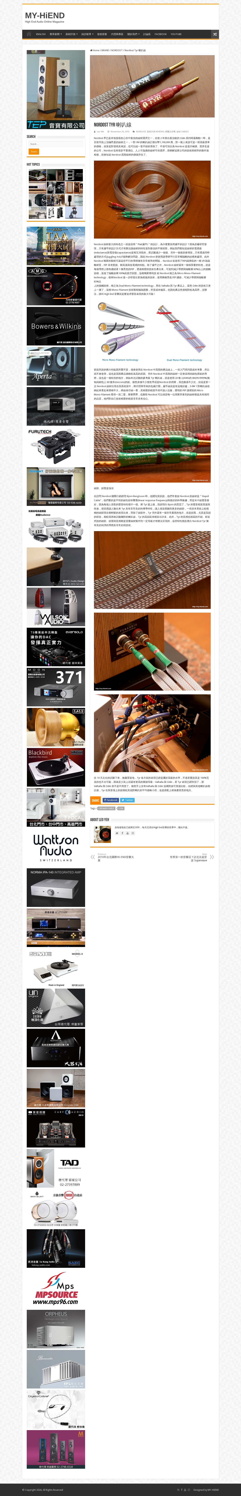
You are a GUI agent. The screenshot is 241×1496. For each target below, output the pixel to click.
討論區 (147, 34)
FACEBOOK (161, 34)
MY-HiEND (45, 15)
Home (95, 50)
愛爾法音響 (170, 131)
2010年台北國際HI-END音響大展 (116, 857)
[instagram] (188, 1490)
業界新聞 (54, 34)
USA (121, 808)
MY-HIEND (213, 1489)
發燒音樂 (102, 34)
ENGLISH (41, 34)
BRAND (105, 50)
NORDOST (117, 50)
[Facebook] (182, 1490)
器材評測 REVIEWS (155, 131)
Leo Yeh (100, 131)
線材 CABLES (182, 131)
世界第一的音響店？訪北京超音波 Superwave (188, 857)
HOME (29, 34)
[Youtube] (185, 1490)
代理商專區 (117, 34)
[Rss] (178, 1490)
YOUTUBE (176, 34)
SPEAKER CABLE (106, 808)
